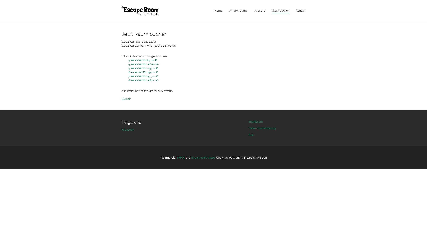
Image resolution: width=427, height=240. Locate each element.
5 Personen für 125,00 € (143, 68)
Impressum (256, 121)
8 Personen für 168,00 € (143, 80)
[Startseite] (140, 11)
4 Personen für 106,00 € (143, 64)
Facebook (128, 129)
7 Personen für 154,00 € (143, 76)
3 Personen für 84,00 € (142, 60)
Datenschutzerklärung (262, 128)
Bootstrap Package (203, 157)
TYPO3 (181, 157)
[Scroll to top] (420, 233)
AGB (251, 135)
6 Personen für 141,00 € (143, 72)
